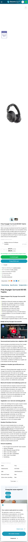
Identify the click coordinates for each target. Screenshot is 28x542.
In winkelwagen (14, 257)
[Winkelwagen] (26, 2)
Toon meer (13, 481)
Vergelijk (5, 264)
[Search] (22, 2)
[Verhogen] (6, 250)
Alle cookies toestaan (14, 533)
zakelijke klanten (17, 267)
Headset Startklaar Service (7, 428)
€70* (14, 271)
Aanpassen (13, 538)
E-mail (8, 496)
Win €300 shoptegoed (7, 276)
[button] (14, 243)
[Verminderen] (2, 250)
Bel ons (8, 493)
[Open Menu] (1, 2)
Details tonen (20, 529)
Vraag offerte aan (14, 261)
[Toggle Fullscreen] (25, 7)
